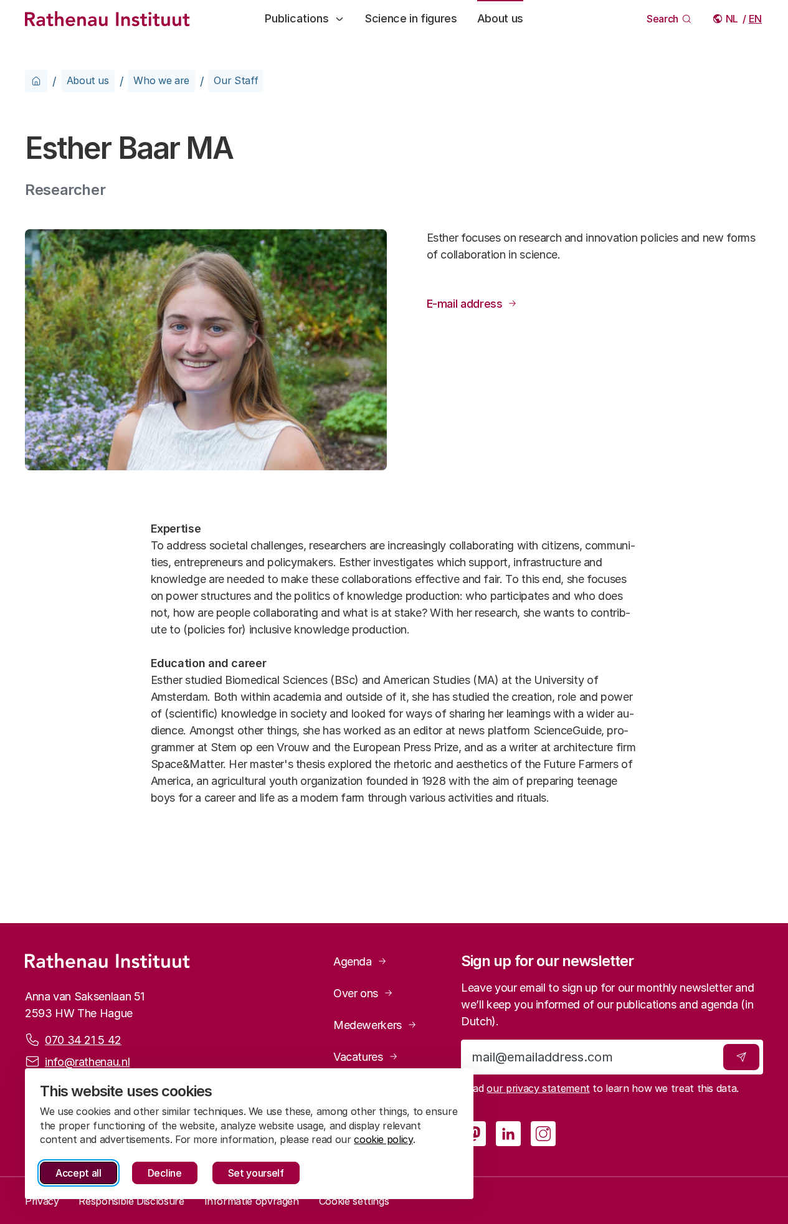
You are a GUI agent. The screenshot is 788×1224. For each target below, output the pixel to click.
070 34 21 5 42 (83, 1039)
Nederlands (733, 18)
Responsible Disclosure (131, 1201)
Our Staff (236, 80)
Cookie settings (354, 1201)
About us (500, 18)
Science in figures (411, 18)
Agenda (352, 961)
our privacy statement (538, 1088)
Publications (297, 18)
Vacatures (358, 1056)
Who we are (161, 80)
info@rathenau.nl (87, 1061)
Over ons (355, 993)
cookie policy (383, 1139)
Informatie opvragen (251, 1201)
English (756, 18)
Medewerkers (367, 1025)
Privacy (42, 1201)
